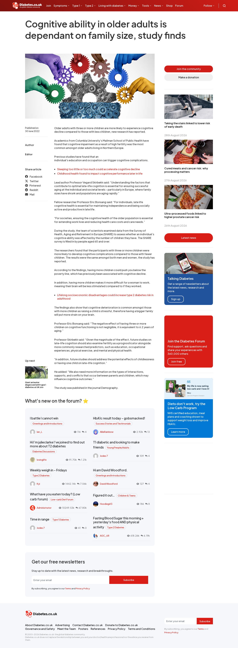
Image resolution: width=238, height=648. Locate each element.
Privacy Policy (83, 588)
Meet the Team (66, 628)
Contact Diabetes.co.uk (87, 625)
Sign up (175, 299)
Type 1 (76, 5)
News (157, 5)
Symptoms (60, 5)
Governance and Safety (40, 628)
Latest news (188, 237)
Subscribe (128, 579)
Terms (68, 588)
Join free (176, 361)
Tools (145, 5)
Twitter (34, 181)
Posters (83, 628)
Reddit (34, 190)
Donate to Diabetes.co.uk (121, 625)
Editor (28, 154)
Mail (32, 194)
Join (48, 5)
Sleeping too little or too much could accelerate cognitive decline (98, 169)
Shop (169, 5)
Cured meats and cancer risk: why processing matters (186, 170)
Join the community (189, 69)
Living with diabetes (110, 5)
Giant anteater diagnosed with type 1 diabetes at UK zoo (35, 384)
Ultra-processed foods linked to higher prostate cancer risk (185, 215)
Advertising (62, 625)
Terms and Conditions (141, 628)
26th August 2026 (175, 225)
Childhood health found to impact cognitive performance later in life (99, 173)
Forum (179, 5)
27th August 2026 (175, 180)
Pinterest (35, 185)
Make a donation (188, 77)
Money (132, 5)
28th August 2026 (175, 135)
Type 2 (89, 5)
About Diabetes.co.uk (39, 625)
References (98, 628)
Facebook (36, 176)
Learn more (178, 431)
